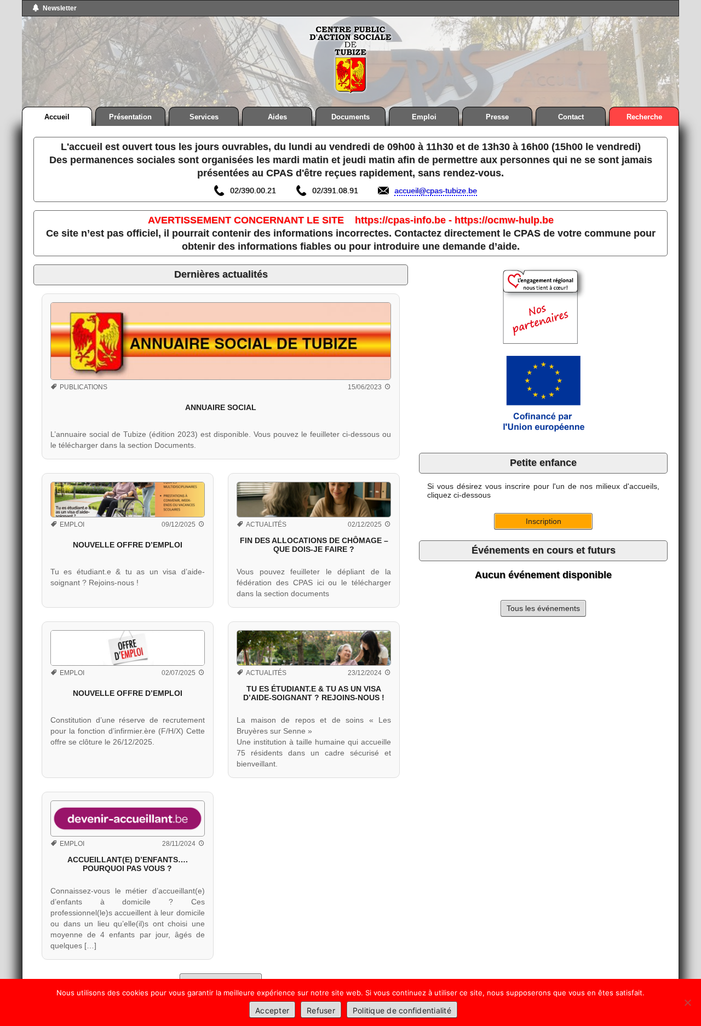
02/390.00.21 (253, 190)
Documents (350, 117)
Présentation (130, 117)
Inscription (543, 521)
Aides (277, 117)
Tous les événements (543, 608)
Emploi (424, 117)
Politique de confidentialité (402, 1010)
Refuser (321, 1010)
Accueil (57, 117)
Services (204, 117)
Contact (571, 117)
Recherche (644, 117)
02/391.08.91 (335, 190)
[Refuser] (687, 1002)
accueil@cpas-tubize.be (435, 190)
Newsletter (60, 8)
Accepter (272, 1010)
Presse (497, 117)
